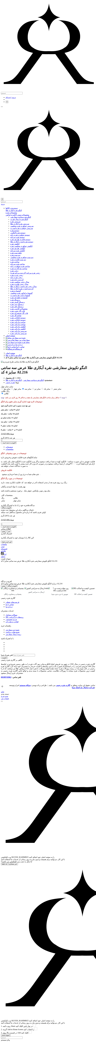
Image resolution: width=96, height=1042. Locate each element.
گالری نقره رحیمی (63, 685)
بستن (3, 531)
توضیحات (9, 447)
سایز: (11, 387)
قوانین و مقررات (12, 622)
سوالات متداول (11, 615)
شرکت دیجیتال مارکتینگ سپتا (83, 688)
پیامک (3, 557)
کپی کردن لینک (6, 542)
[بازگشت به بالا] (2, 701)
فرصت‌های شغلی (12, 602)
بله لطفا (4, 864)
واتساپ (4, 544)
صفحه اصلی (10, 353)
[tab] (50, 210)
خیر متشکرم (13, 864)
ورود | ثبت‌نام (11, 97)
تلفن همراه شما (7, 655)
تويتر (2, 547)
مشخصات (9, 449)
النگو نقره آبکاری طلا (14, 355)
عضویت (4, 658)
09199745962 (6, 677)
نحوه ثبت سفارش (12, 630)
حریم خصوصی (11, 619)
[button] (50, 208)
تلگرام (3, 551)
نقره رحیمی (10, 382)
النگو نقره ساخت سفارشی (33, 380)
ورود (3, 204)
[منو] (2, 106)
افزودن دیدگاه (6, 508)
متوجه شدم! (6, 1035)
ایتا (5, 554)
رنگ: (8, 391)
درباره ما (9, 607)
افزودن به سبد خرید (9, 443)
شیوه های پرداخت (12, 632)
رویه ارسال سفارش (13, 634)
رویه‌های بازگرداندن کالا (15, 617)
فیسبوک (4, 549)
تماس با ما (10, 604)
